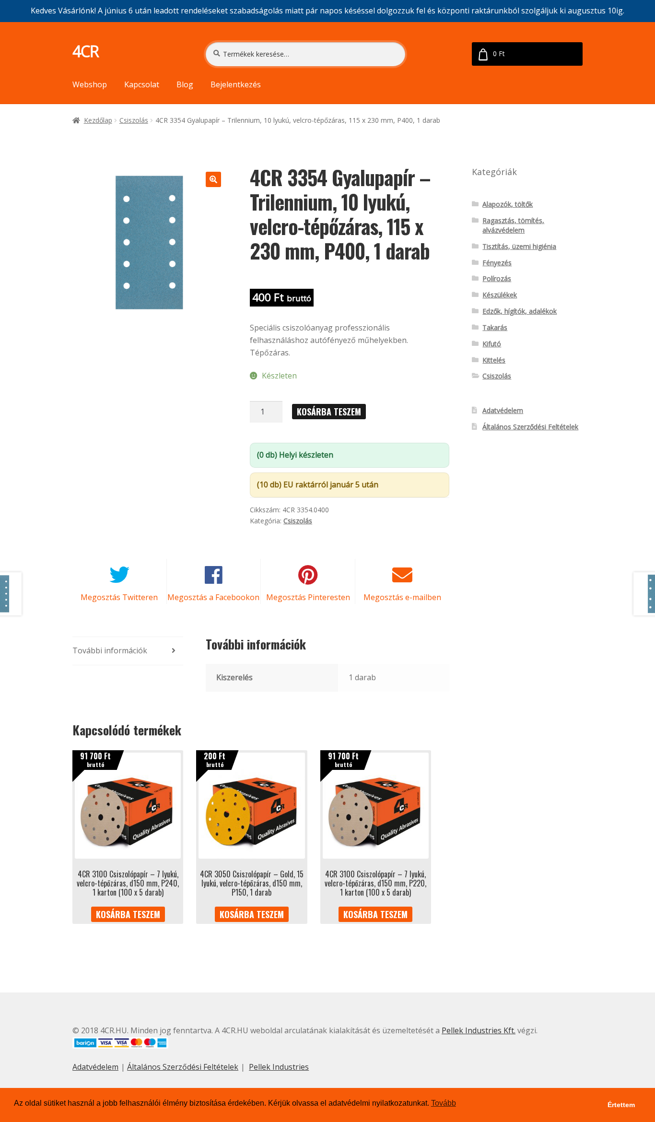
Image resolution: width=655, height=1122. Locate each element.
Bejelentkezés (236, 84)
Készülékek (499, 294)
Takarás (494, 327)
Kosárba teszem (329, 411)
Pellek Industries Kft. (478, 1030)
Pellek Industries (279, 1067)
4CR (85, 51)
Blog (184, 84)
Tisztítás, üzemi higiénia (519, 246)
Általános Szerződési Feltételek (530, 426)
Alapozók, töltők (507, 204)
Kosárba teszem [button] (128, 914)
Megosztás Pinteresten (308, 597)
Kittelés (493, 360)
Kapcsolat (141, 84)
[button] (213, 179)
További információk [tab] (109, 650)
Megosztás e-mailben (402, 597)
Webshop (89, 84)
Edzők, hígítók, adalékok (519, 311)
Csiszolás (133, 120)
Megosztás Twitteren (119, 597)
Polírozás (496, 278)
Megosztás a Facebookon (213, 597)
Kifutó (491, 343)
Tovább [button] (443, 1103)
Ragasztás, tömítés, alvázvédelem (513, 225)
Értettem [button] (621, 1105)
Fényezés (497, 262)
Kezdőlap (98, 120)
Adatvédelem (502, 410)
